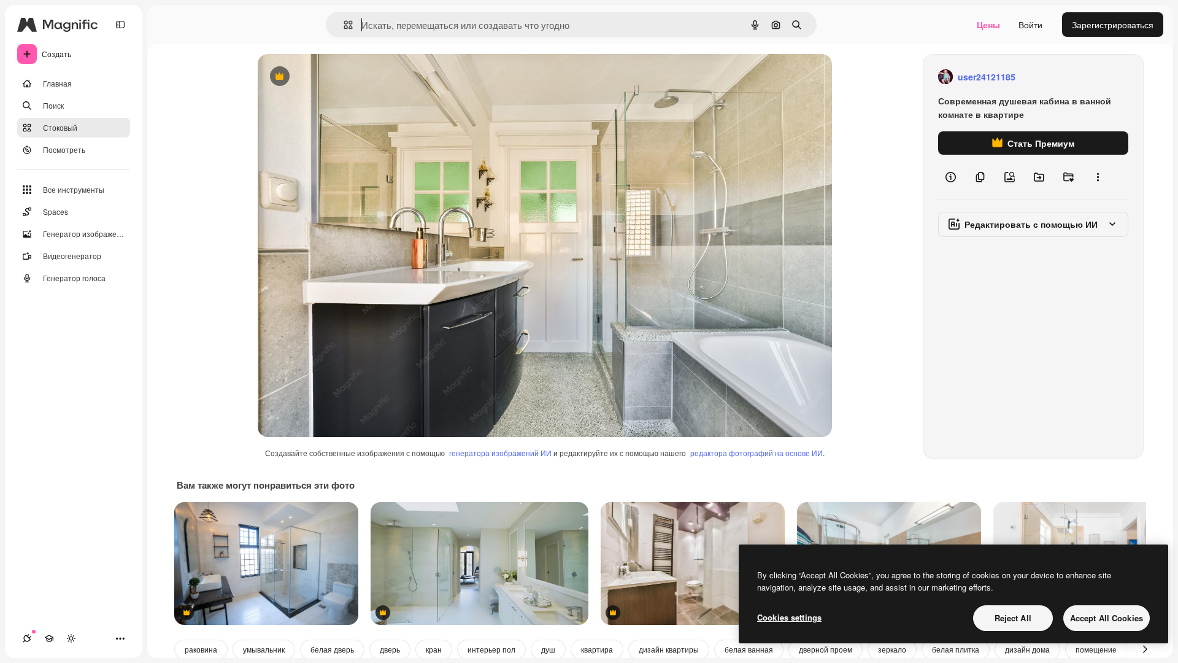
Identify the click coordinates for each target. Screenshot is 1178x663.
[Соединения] (27, 638)
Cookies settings (789, 617)
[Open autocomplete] (343, 24)
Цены (988, 24)
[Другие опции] (1097, 177)
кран (434, 649)
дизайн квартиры (669, 649)
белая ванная (749, 649)
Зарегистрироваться (1112, 24)
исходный (340, 77)
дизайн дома (1027, 649)
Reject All (1013, 618)
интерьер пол (491, 649)
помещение (1096, 649)
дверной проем (825, 649)
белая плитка (955, 649)
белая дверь (332, 649)
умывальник (264, 649)
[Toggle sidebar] (120, 24)
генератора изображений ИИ (500, 453)
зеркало (892, 649)
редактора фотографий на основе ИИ (756, 453)
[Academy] (49, 638)
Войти (1030, 24)
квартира (597, 649)
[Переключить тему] (71, 638)
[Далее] (1145, 649)
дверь (390, 649)
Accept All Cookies (1106, 618)
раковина (201, 649)
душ (548, 649)
